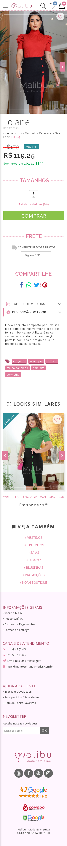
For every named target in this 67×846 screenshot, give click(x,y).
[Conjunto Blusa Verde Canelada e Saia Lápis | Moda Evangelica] (33, 452)
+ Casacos (33, 560)
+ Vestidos (33, 537)
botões (52, 361)
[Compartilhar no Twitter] (37, 285)
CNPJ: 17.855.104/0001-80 (33, 833)
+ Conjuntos (33, 545)
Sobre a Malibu (13, 613)
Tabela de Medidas (30, 204)
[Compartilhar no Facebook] (21, 285)
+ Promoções (34, 575)
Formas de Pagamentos (19, 624)
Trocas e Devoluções (18, 691)
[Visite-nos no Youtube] (18, 773)
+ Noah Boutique (33, 582)
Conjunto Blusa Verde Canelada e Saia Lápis (33, 497)
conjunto (19, 361)
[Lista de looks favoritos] (52, 5)
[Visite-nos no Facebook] (28, 773)
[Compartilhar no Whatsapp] (28, 285)
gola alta (38, 367)
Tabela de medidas (27, 304)
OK (44, 730)
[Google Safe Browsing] (33, 818)
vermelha (13, 374)
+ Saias (33, 552)
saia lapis (36, 361)
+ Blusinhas (33, 567)
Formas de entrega (16, 630)
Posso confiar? (13, 618)
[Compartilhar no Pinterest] (44, 285)
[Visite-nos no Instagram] (48, 773)
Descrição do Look (28, 312)
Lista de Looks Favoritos (20, 703)
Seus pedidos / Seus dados (21, 697)
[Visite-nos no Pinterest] (38, 773)
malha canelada (17, 367)
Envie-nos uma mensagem (24, 660)
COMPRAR (33, 215)
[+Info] (16, 137)
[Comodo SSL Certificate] (33, 807)
